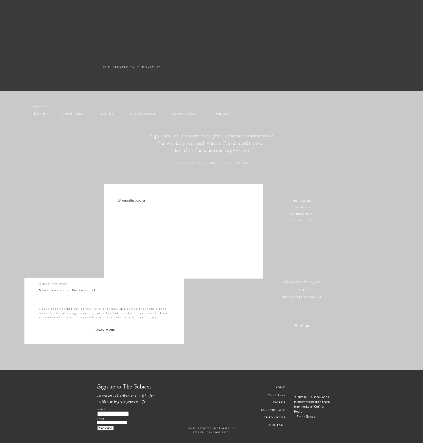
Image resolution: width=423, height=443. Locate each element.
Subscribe (105, 428)
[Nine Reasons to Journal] (183, 236)
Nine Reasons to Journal (67, 290)
